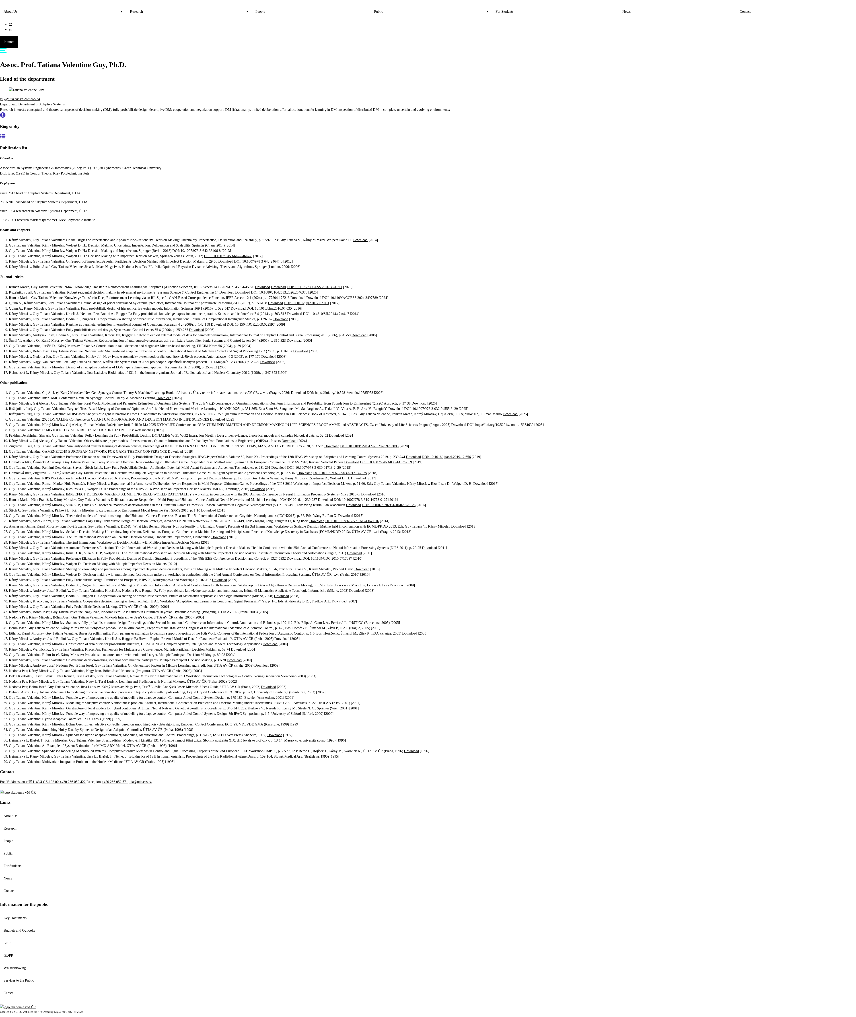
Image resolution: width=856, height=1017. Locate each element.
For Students (504, 11)
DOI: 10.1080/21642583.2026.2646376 (279, 292)
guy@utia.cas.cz (12, 99)
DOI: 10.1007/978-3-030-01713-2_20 (314, 467)
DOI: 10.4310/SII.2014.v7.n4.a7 (326, 314)
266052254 (32, 99)
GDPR (8, 955)
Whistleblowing (15, 968)
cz (10, 24)
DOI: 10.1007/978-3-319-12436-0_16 (352, 521)
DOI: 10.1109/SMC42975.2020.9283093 (369, 446)
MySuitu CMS (63, 1011)
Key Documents (15, 918)
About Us (10, 11)
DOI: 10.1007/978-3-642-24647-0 (228, 256)
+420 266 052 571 (115, 782)
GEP (7, 943)
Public (378, 11)
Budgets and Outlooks (19, 930)
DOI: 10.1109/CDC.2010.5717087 (327, 558)
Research (136, 11)
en (10, 29)
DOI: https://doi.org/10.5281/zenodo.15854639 (500, 425)
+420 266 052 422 (73, 782)
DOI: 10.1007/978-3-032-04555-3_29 (431, 409)
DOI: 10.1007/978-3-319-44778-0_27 (360, 499)
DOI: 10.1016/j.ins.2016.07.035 (269, 308)
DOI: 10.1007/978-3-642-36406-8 (196, 251)
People (260, 11)
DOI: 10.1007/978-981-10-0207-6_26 (389, 505)
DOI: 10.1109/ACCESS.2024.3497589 (350, 298)
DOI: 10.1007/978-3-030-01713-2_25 (340, 473)
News (626, 11)
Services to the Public (19, 980)
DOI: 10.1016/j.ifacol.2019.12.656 (446, 457)
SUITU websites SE (25, 1011)
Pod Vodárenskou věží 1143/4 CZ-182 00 (30, 782)
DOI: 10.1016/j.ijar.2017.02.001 (306, 303)
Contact (745, 11)
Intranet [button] (9, 42)
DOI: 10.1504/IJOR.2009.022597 (251, 324)
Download (360, 240)
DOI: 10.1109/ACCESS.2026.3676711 (314, 287)
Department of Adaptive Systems (41, 104)
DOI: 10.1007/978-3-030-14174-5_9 (386, 462)
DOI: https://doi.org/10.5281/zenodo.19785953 (340, 392)
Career (8, 993)
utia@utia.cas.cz (140, 782)
